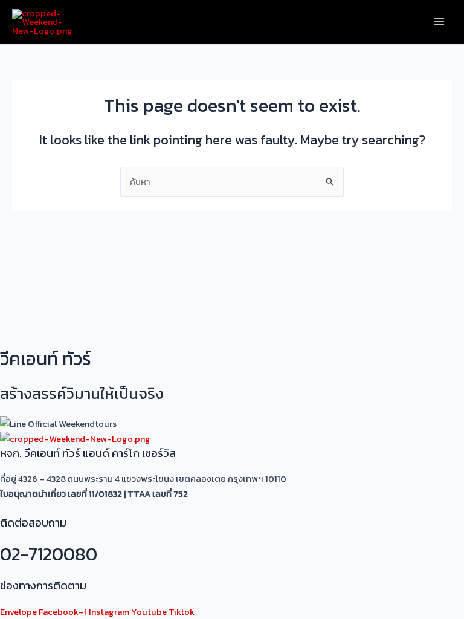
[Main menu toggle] (439, 22)
